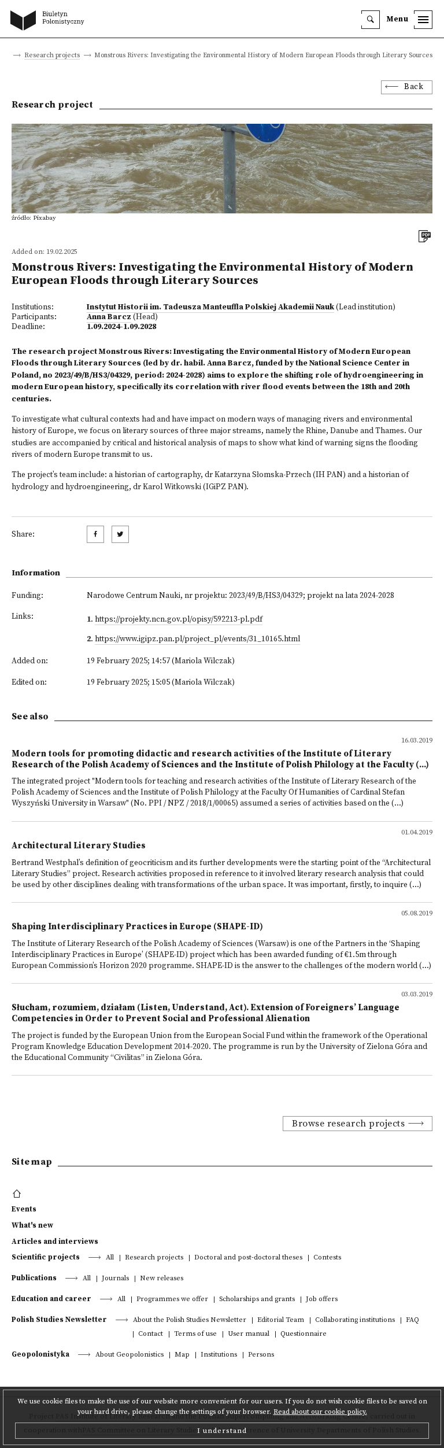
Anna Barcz (109, 317)
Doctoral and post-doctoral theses (248, 1258)
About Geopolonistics (129, 1355)
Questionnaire (303, 1334)
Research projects (52, 56)
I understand (222, 1430)
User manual (248, 1334)
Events (24, 1209)
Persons (261, 1355)
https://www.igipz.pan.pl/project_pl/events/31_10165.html (197, 639)
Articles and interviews (55, 1241)
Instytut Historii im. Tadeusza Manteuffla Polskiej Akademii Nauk (210, 307)
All (110, 1258)
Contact (150, 1334)
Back (413, 87)
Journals (115, 1279)
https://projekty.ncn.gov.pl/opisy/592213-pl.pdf (178, 620)
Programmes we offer (172, 1299)
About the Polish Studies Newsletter (189, 1320)
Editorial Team (280, 1320)
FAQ (412, 1320)
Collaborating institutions (355, 1320)
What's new (32, 1225)
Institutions (219, 1355)
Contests (327, 1258)
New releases (161, 1279)
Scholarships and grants (257, 1299)
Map (182, 1355)
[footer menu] (18, 1194)
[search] (370, 19)
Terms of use (195, 1334)
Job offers (322, 1299)
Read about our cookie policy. (320, 1412)
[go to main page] (50, 21)
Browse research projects (348, 1123)
